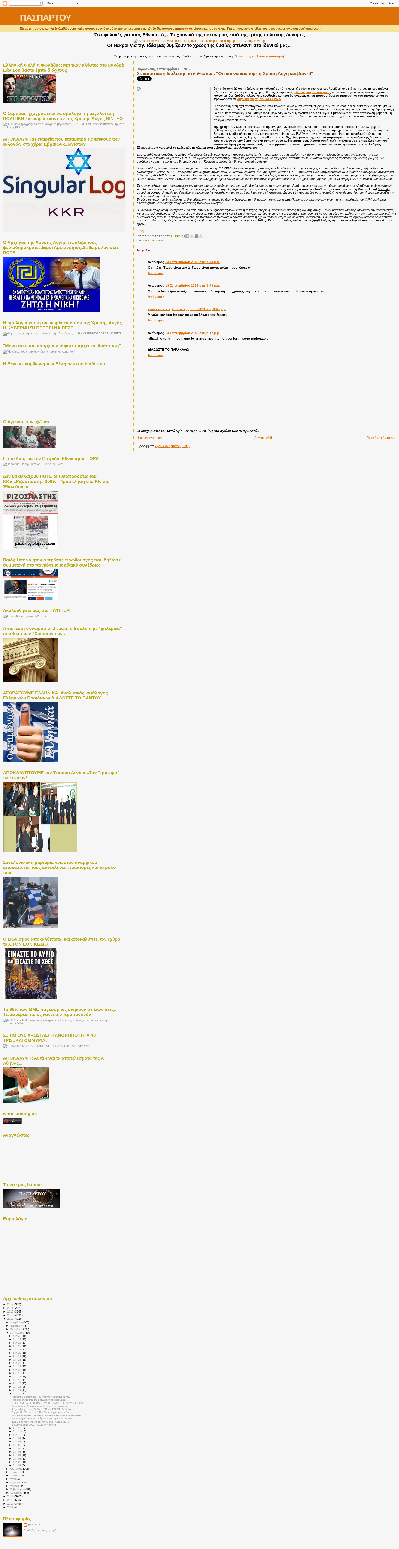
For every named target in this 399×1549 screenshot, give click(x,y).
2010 (10, 1503)
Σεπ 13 (17, 1393)
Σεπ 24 (17, 1356)
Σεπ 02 (17, 1461)
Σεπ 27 (17, 1346)
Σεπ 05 (17, 1451)
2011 (10, 1499)
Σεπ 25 (17, 1352)
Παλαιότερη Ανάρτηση (381, 437)
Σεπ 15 (17, 1386)
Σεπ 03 (17, 1458)
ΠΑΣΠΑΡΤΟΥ (45, 18)
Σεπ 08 (17, 1441)
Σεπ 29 (17, 1339)
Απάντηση (156, 273)
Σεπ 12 (17, 1428)
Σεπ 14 (17, 1390)
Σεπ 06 (17, 1448)
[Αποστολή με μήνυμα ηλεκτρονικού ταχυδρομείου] (183, 236)
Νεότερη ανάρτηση (149, 437)
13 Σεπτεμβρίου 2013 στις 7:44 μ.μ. (192, 262)
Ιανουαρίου (16, 1492)
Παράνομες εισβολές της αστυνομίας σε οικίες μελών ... (40, 1400)
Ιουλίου (14, 1472)
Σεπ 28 (17, 1342)
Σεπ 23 (17, 1359)
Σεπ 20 (17, 1369)
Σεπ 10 (17, 1434)
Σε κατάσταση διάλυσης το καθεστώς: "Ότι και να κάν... (40, 1406)
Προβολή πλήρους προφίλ (40, 1530)
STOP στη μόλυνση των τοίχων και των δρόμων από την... (43, 1418)
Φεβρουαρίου (17, 1489)
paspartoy (34, 1524)
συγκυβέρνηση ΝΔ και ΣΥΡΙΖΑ (259, 99)
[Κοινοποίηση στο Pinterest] (201, 236)
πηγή (140, 231)
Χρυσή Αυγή (157, 240)
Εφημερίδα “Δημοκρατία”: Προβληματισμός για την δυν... (41, 1412)
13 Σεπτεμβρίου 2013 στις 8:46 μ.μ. (199, 309)
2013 (10, 1318)
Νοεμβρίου (16, 1325)
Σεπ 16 (17, 1383)
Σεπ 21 (17, 1366)
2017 (10, 1304)
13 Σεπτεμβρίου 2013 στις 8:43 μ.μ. (192, 285)
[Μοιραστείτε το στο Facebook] (196, 236)
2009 (10, 1507)
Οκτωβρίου (16, 1329)
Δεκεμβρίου (16, 1322)
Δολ (147, 240)
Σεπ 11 (17, 1431)
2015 (10, 1311)
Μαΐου (13, 1479)
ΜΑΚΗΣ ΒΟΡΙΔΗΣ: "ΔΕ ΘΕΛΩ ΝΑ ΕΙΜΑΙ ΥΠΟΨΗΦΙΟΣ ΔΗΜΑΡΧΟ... (48, 1415)
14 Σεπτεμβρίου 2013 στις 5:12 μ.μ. (192, 333)
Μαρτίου (15, 1486)
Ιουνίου (14, 1475)
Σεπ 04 (17, 1455)
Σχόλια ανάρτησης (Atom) (172, 446)
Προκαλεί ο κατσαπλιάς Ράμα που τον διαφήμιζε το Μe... (41, 1397)
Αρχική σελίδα (264, 437)
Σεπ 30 (17, 1335)
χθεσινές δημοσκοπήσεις (312, 92)
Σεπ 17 (17, 1380)
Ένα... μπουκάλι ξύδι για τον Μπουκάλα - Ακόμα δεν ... (40, 1421)
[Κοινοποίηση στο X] (192, 236)
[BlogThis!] (187, 236)
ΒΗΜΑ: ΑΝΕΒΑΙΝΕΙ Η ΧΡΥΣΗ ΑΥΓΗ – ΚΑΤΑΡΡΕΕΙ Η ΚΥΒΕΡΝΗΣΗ (47, 1403)
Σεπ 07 (17, 1445)
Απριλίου (15, 1482)
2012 (10, 1496)
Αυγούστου (16, 1468)
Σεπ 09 (17, 1438)
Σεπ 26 (17, 1349)
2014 (10, 1315)
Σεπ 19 (17, 1373)
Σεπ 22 (17, 1363)
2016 (10, 1307)
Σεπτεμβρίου (17, 1332)
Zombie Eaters (159, 309)
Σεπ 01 (17, 1465)
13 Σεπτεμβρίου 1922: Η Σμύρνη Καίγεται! (34, 1424)
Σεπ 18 (17, 1376)
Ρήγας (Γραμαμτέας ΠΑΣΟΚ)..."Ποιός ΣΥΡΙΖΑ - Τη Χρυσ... (42, 1409)
